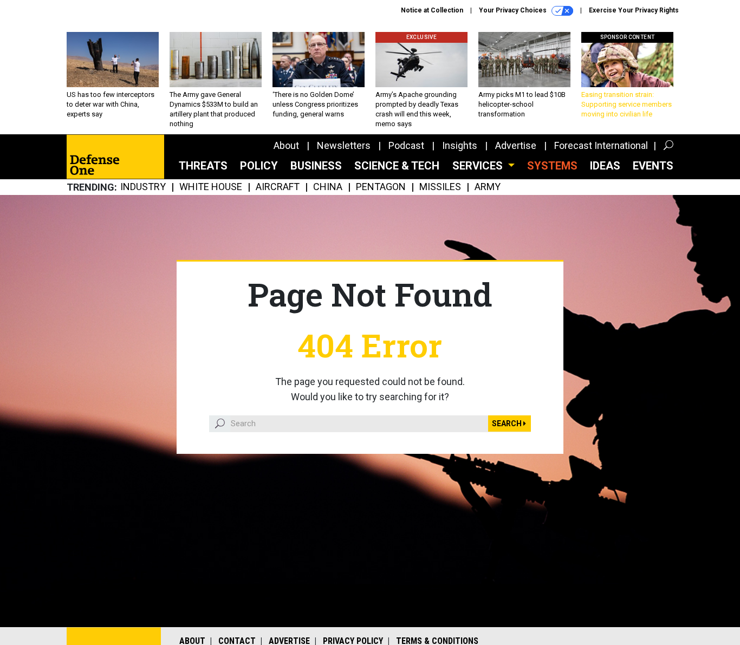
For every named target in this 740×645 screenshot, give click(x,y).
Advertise (515, 145)
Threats (203, 165)
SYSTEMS (552, 165)
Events (653, 165)
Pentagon (381, 187)
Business (316, 165)
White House (210, 187)
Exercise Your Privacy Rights (634, 10)
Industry (143, 187)
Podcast (406, 145)
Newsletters (344, 145)
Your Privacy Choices (513, 10)
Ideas (605, 165)
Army (488, 187)
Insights (459, 145)
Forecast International (601, 145)
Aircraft (278, 187)
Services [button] (478, 165)
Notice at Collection (432, 10)
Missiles (440, 187)
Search (507, 423)
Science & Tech (396, 165)
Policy (259, 165)
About (286, 145)
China (327, 187)
